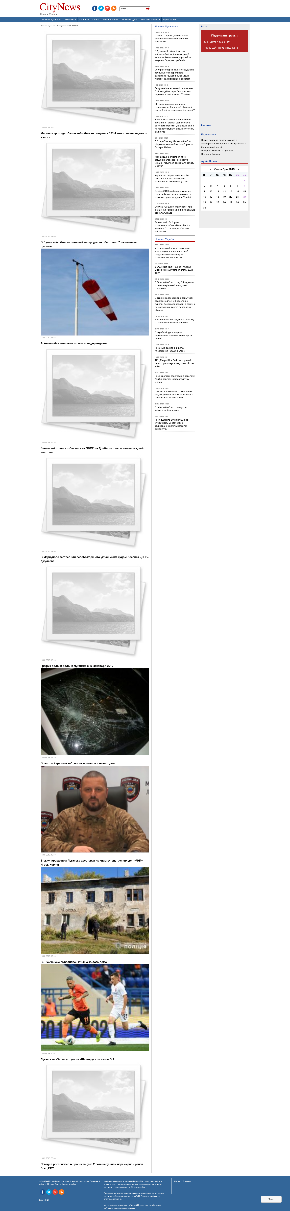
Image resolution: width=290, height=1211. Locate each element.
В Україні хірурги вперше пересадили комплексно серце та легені (173, 335)
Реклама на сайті (150, 19)
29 (244, 202)
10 (211, 191)
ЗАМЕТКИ (44, 1199)
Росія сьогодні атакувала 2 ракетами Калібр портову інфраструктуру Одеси (175, 379)
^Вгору (271, 1199)
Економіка (70, 19)
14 (237, 191)
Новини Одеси (129, 19)
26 (224, 202)
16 (204, 196)
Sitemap (177, 1181)
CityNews (60, 7)
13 (230, 191)
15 (244, 191)
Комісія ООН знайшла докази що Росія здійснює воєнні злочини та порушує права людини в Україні (173, 194)
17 (211, 196)
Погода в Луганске (211, 154)
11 (217, 191)
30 (204, 207)
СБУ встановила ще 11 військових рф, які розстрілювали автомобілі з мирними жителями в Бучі (174, 394)
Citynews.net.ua (138, 1186)
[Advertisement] (221, 85)
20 (230, 196)
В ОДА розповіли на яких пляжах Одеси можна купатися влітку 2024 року (174, 269)
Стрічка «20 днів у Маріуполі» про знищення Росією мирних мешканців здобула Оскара (175, 209)
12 (224, 191)
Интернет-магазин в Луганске (217, 150)
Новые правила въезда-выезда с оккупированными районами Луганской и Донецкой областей (223, 143)
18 (217, 196)
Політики (84, 19)
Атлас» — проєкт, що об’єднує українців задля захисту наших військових (171, 38)
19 (224, 196)
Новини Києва (110, 19)
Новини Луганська (51, 19)
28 (237, 202)
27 (230, 202)
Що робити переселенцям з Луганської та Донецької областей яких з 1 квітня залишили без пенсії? (175, 107)
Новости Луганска (48, 25)
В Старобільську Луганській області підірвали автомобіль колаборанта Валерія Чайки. (174, 144)
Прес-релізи (170, 19)
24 (211, 202)
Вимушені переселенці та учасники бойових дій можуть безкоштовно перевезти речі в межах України (174, 91)
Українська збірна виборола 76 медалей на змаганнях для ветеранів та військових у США (172, 178)
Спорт (95, 19)
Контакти (187, 1181)
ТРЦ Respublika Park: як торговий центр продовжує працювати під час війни (175, 363)
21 (237, 196)
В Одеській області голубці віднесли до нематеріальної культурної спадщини (174, 285)
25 (217, 202)
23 (204, 202)
